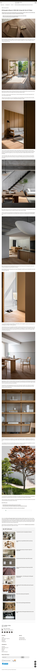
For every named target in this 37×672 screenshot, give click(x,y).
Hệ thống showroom (5, 647)
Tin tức (3, 650)
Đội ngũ (3, 649)
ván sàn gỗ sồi (32, 212)
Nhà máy (3, 648)
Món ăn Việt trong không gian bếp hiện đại (23, 602)
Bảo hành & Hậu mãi (22, 639)
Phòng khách (4, 641)
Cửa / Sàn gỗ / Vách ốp (5, 638)
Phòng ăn (3, 640)
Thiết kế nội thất (21, 637)
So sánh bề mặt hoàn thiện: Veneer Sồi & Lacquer (24, 558)
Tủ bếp (3, 637)
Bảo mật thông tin (5, 651)
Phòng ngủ (3, 639)
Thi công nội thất (22, 638)
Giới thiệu (3, 646)
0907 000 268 (6, 628)
